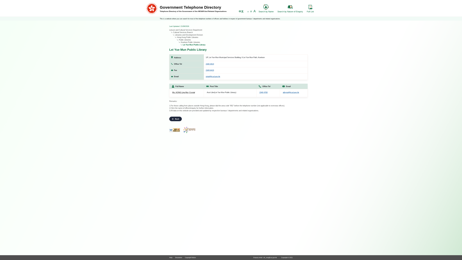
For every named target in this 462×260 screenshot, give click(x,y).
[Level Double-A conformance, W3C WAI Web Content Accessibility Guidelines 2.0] (174, 130)
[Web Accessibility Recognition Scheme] (189, 130)
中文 (241, 11)
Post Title (214, 86)
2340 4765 (263, 92)
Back (177, 119)
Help (170, 257)
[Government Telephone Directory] (151, 8)
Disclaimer (178, 257)
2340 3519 (210, 64)
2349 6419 (210, 70)
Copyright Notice (190, 257)
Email (288, 86)
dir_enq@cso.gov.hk (270, 257)
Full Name (179, 86)
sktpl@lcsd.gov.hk (213, 76)
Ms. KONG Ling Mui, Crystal (183, 92)
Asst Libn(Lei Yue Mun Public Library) (221, 92)
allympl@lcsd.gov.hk (291, 92)
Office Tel (266, 86)
